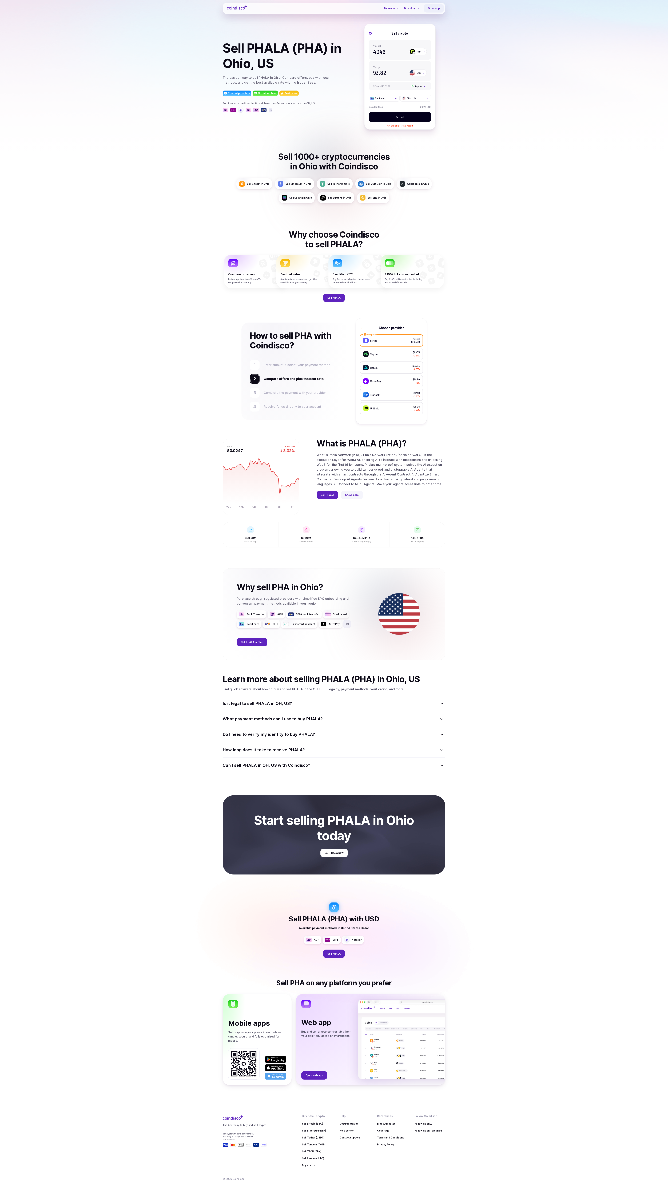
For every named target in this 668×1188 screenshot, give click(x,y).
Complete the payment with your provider (295, 392)
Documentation (349, 1123)
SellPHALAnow (334, 852)
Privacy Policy (385, 1144)
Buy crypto (308, 1165)
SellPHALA (334, 297)
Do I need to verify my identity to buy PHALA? (269, 734)
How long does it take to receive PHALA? (264, 749)
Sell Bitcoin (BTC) (312, 1123)
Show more (352, 494)
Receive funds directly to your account (292, 406)
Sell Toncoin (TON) (313, 1144)
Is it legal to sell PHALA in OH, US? (257, 703)
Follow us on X (423, 1123)
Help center (347, 1130)
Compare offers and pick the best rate (294, 379)
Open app (434, 8)
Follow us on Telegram (428, 1130)
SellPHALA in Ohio (252, 642)
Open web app (314, 1075)
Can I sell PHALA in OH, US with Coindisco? (266, 765)
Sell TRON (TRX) (311, 1151)
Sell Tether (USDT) (313, 1137)
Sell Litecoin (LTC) (313, 1158)
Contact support (350, 1137)
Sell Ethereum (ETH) (314, 1130)
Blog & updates (386, 1123)
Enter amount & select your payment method (297, 365)
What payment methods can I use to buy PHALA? (273, 718)
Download (410, 8)
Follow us (389, 8)
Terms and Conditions (390, 1137)
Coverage (383, 1130)
